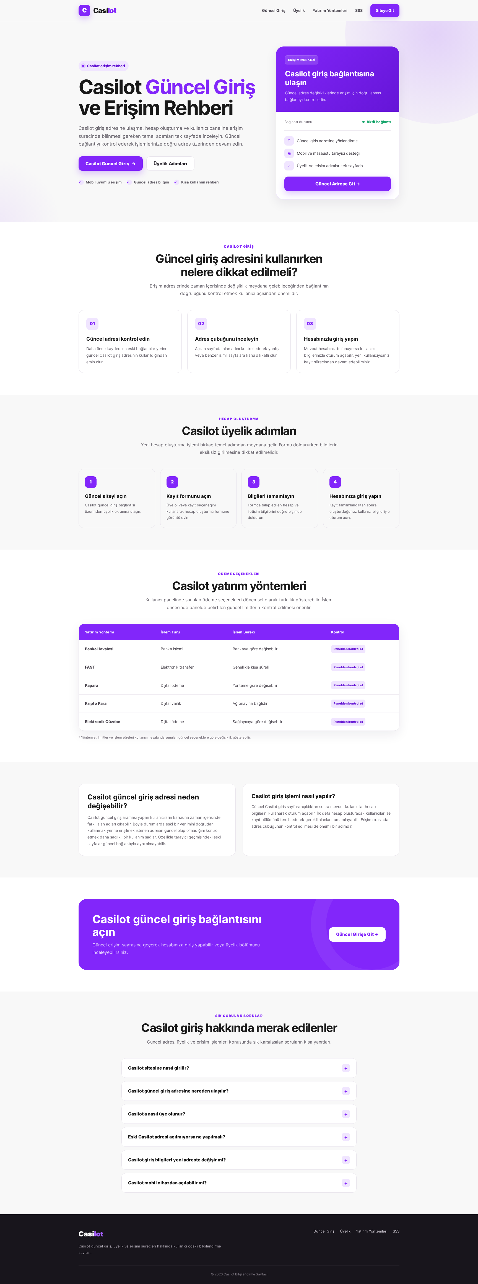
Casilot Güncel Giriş (110, 163)
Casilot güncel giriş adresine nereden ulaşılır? (178, 1091)
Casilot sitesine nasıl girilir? (158, 1068)
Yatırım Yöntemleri (330, 10)
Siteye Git (385, 10)
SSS (359, 10)
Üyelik (299, 10)
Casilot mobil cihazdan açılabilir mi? (167, 1182)
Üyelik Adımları (170, 163)
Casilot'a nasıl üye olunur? (156, 1114)
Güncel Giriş (273, 10)
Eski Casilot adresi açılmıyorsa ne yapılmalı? (176, 1137)
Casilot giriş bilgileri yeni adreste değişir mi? (177, 1160)
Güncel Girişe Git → (357, 934)
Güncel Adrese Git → (337, 184)
